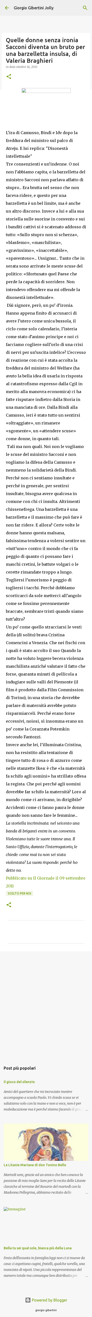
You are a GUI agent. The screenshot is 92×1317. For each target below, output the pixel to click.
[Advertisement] (46, 1005)
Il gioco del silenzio (19, 1082)
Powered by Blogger (49, 1300)
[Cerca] (85, 8)
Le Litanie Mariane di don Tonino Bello (35, 1165)
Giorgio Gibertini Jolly (33, 8)
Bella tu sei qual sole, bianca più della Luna (38, 1248)
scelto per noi (19, 893)
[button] (9, 77)
